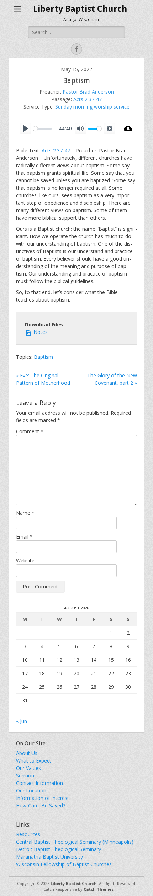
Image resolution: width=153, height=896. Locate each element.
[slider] (42, 128)
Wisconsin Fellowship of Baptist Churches (64, 864)
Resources (28, 834)
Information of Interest (42, 798)
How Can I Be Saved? (40, 805)
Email (24, 536)
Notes (40, 332)
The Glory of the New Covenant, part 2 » (112, 379)
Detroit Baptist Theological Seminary (58, 849)
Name (25, 512)
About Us (26, 753)
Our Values (28, 768)
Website (25, 560)
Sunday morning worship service (92, 106)
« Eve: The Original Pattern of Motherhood (43, 379)
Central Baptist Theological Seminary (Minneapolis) (74, 841)
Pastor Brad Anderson (88, 91)
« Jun (21, 721)
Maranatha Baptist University (49, 856)
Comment (29, 431)
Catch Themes (99, 889)
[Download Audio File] (128, 128)
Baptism (43, 356)
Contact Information (39, 783)
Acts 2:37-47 (87, 99)
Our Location (31, 790)
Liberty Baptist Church (80, 9)
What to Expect (33, 760)
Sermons (26, 775)
